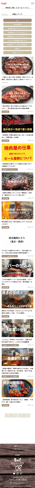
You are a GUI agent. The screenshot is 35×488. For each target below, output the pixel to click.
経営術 (17, 48)
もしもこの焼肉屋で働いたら (17, 40)
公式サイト (11, 479)
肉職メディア (17, 446)
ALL (17, 20)
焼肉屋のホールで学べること (17, 32)
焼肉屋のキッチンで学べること (17, 36)
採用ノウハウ (17, 52)
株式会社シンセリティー (19, 483)
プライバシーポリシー (17, 452)
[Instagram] (17, 473)
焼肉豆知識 (17, 24)
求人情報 (18, 479)
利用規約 (17, 455)
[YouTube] (14, 473)
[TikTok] (21, 473)
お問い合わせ (17, 449)
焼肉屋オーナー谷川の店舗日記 (17, 44)
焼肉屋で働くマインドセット (17, 28)
